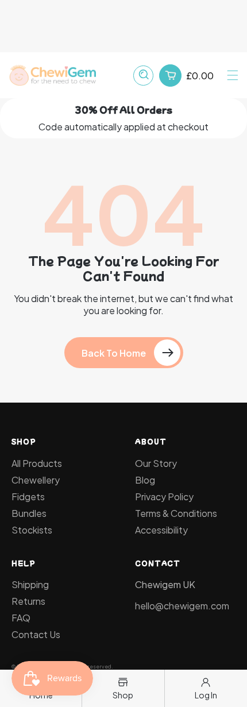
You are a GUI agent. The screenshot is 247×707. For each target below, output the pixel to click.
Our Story (156, 463)
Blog (145, 480)
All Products (36, 463)
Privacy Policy (164, 496)
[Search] (143, 75)
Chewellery (35, 480)
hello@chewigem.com (182, 606)
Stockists (31, 530)
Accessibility (161, 530)
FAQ (20, 618)
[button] (232, 75)
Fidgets (28, 496)
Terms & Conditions (176, 513)
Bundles (29, 513)
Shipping (30, 584)
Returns (28, 601)
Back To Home (114, 353)
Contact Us (35, 634)
